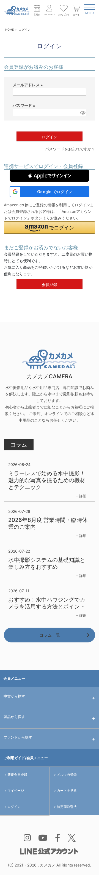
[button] (49, 176)
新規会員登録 (17, 775)
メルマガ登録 (67, 775)
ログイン (14, 807)
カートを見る (67, 790)
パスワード (25, 106)
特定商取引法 (67, 807)
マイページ (15, 790)
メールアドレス (28, 85)
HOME (9, 30)
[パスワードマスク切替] (82, 112)
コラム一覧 (49, 635)
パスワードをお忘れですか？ (70, 149)
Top (87, 866)
